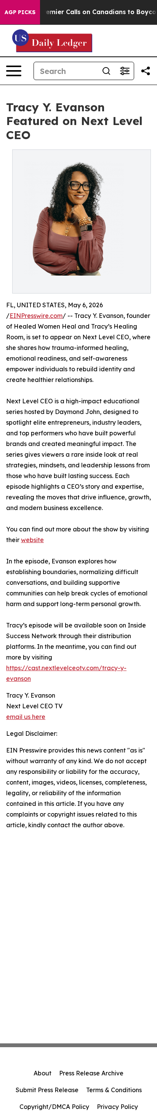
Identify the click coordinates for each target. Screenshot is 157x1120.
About (42, 1073)
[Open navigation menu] (13, 71)
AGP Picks (20, 12)
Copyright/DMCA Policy (54, 1106)
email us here (25, 716)
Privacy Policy (117, 1106)
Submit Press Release (47, 1090)
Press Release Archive (91, 1073)
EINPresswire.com (36, 315)
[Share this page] (145, 71)
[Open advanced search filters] (124, 71)
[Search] (106, 71)
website (32, 540)
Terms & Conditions (114, 1090)
